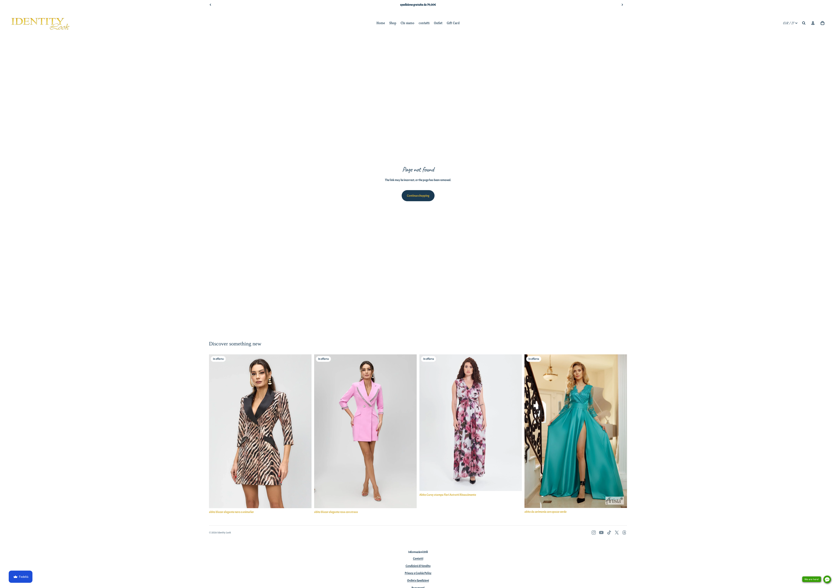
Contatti (418, 558)
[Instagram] (593, 532)
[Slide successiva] (622, 5)
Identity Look (224, 532)
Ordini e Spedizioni (418, 580)
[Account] (813, 23)
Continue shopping (418, 196)
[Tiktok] (609, 532)
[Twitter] (616, 532)
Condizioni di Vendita (418, 566)
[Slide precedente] (210, 5)
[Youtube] (601, 532)
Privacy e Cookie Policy (418, 573)
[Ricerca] (804, 23)
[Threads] (624, 532)
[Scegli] (305, 501)
